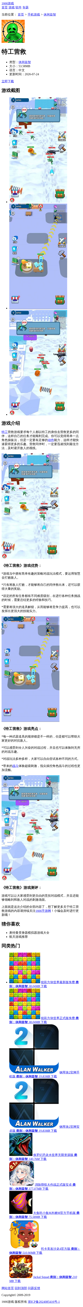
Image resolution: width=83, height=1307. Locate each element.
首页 (21, 14)
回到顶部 (21, 1288)
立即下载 (8, 81)
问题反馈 (34, 1288)
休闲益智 (50, 14)
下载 (44, 986)
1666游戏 (8, 3)
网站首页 (8, 1288)
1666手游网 (43, 910)
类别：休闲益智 (27, 1076)
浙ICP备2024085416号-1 (44, 1301)
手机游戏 (34, 14)
